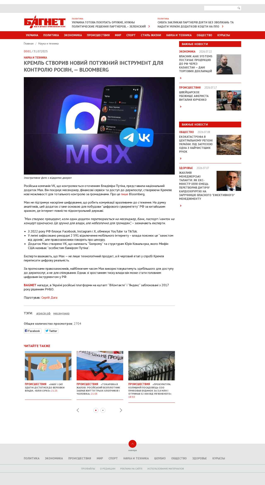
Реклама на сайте (131, 468)
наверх (132, 450)
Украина (32, 35)
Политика (51, 35)
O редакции (107, 468)
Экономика (73, 35)
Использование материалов (165, 468)
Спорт (131, 35)
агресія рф (43, 313)
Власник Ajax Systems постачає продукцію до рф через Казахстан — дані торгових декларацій (195, 63)
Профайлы (88, 468)
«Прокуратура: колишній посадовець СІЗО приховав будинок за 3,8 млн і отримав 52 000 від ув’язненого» (149, 390)
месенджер (61, 313)
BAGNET (30, 285)
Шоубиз (160, 458)
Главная (29, 43)
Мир (118, 35)
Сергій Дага (49, 297)
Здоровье (199, 458)
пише (124, 194)
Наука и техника (179, 35)
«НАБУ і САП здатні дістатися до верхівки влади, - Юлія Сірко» (44, 387)
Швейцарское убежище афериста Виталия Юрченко (193, 96)
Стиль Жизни (151, 35)
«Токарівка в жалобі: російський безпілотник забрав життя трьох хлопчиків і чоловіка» (98, 388)
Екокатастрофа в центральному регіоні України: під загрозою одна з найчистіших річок (196, 144)
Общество (204, 35)
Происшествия (98, 35)
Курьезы (223, 35)
